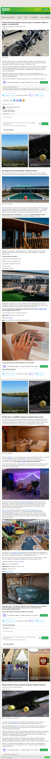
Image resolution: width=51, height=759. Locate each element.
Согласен (47, 757)
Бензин (19, 17)
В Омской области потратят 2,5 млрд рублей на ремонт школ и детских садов (24, 89)
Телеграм (41, 95)
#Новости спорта (6, 689)
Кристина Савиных (11, 107)
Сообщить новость (10, 95)
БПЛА (26, 17)
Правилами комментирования (20, 125)
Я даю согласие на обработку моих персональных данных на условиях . (19, 123)
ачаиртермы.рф (8, 317)
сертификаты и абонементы (18, 552)
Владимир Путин (15, 722)
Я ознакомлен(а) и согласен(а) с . (15, 125)
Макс (33, 95)
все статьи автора (9, 108)
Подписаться (44, 82)
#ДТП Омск (5, 28)
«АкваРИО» (10, 457)
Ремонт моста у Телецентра (8, 17)
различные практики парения (26, 502)
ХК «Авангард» (33, 17)
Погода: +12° (37, 9)
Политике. (10, 757)
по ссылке (21, 561)
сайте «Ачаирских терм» (41, 309)
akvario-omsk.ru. (9, 571)
